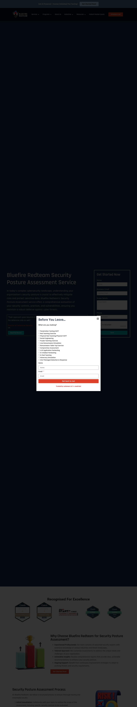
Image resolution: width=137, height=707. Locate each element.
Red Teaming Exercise (48, 333)
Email (40, 372)
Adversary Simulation (48, 357)
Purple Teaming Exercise (49, 341)
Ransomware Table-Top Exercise (52, 345)
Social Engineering (46, 338)
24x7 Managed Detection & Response (53, 360)
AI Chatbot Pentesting (48, 353)
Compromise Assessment (49, 348)
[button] (98, 318)
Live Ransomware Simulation (50, 343)
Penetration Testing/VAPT (49, 331)
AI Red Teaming (45, 355)
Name (40, 363)
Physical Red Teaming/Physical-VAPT (53, 336)
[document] (68, 353)
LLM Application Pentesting (50, 350)
